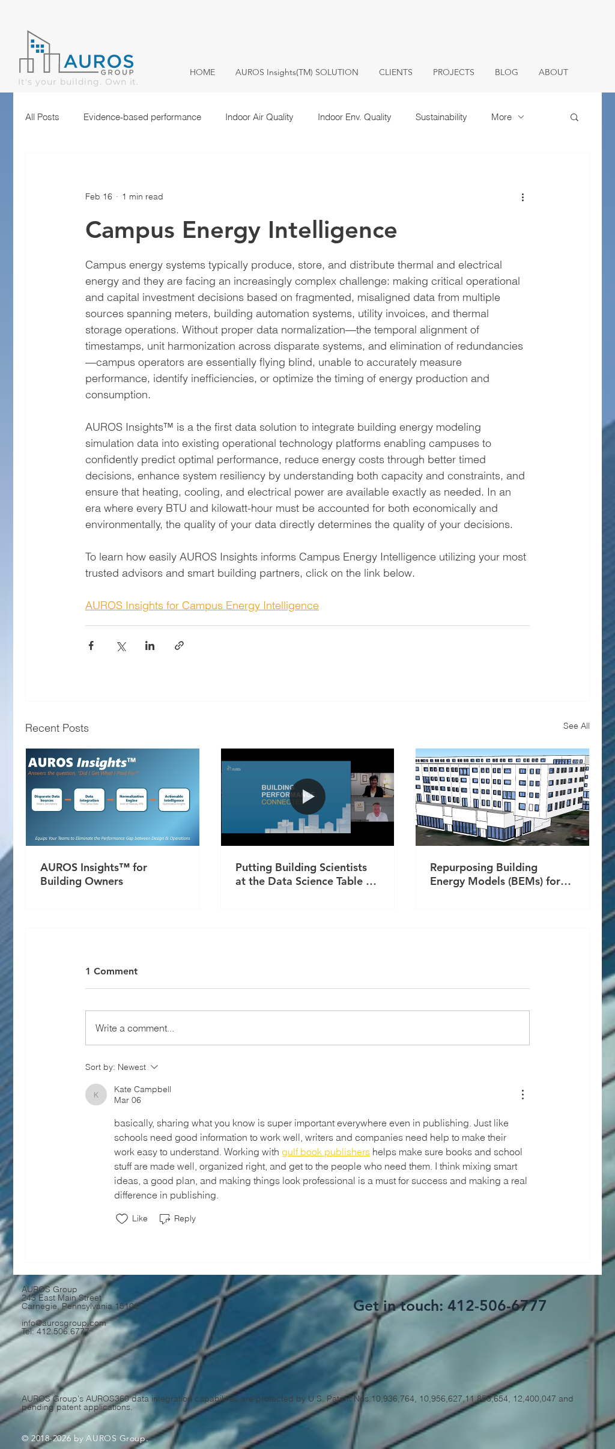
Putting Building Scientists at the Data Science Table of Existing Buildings (305, 874)
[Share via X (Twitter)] (120, 645)
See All (576, 725)
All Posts (42, 117)
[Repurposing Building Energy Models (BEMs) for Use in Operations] (502, 797)
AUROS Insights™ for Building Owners (93, 874)
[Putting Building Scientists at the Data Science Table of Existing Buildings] (308, 797)
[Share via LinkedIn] (150, 645)
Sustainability (441, 117)
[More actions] (522, 196)
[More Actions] (522, 1094)
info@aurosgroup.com (64, 1322)
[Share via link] (179, 645)
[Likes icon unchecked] (122, 1219)
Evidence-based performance (142, 117)
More (501, 117)
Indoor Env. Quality (355, 117)
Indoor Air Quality (259, 117)
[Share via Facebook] (91, 645)
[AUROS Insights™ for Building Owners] (112, 797)
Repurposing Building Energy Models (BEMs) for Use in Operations (495, 874)
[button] (574, 116)
